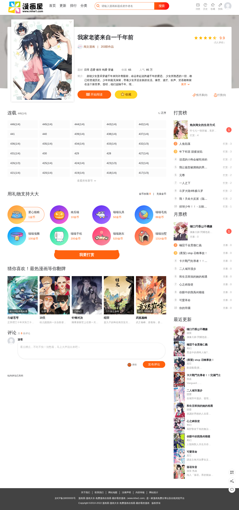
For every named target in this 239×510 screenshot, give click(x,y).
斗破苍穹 (13, 317)
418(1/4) (112, 172)
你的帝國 (184, 308)
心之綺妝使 (186, 284)
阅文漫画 (89, 46)
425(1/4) (47, 163)
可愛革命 (184, 300)
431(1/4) (15, 153)
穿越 (110, 69)
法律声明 (126, 492)
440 (44, 133)
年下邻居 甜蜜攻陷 (190, 151)
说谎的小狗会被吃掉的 (193, 159)
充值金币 (161, 193)
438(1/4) (112, 133)
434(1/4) (80, 143)
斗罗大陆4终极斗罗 (191, 190)
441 (12, 133)
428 (109, 153)
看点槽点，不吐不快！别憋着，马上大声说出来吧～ (50, 346)
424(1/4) (80, 163)
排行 (73, 5)
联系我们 (99, 492)
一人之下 (184, 183)
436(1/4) (15, 143)
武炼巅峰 (141, 317)
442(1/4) (144, 124)
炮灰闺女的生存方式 (202, 124)
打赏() (221, 94)
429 (77, 153)
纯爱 (104, 69)
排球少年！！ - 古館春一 (194, 206)
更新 (63, 5)
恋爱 (92, 69)
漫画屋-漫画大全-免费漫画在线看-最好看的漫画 (125, 503)
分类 (83, 5)
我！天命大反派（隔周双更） (197, 198)
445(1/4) (47, 124)
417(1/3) (144, 172)
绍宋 (106, 317)
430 (44, 153)
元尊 (182, 175)
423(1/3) (112, 163)
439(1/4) (80, 133)
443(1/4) (112, 124)
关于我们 (85, 492)
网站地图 (112, 492)
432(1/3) (144, 143)
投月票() (201, 94)
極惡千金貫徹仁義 (190, 245)
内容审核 (140, 492)
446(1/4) (15, 124)
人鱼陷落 (184, 143)
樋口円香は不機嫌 (201, 226)
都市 (98, 69)
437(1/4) (144, 133)
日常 (86, 69)
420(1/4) (47, 172)
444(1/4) (80, 124)
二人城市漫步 (187, 268)
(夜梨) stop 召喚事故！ (193, 253)
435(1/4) (47, 143)
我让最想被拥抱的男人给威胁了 (198, 167)
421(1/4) (15, 172)
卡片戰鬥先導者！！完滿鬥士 (197, 260)
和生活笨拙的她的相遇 (193, 276)
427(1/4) (144, 153)
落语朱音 (192, 467)
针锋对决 (77, 317)
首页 (52, 5)
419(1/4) (80, 172)
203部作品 (107, 46)
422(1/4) (144, 163)
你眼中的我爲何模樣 (191, 292)
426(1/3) (15, 163)
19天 (42, 317)
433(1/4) (112, 143)
